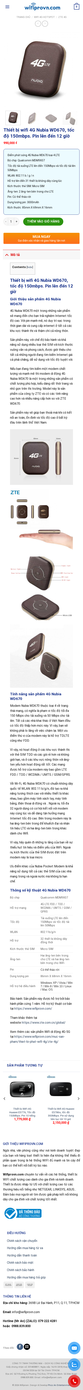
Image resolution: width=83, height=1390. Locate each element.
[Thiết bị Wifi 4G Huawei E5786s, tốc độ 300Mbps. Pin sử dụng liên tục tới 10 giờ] (60, 1089)
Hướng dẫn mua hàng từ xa (25, 1248)
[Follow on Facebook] (20, 1347)
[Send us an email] (27, 1347)
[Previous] (9, 69)
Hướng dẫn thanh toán (22, 1255)
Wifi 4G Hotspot (44, 17)
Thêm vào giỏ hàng (43, 221)
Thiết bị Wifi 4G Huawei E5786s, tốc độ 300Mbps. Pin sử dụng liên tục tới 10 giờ (60, 1114)
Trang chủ (23, 17)
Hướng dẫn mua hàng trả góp (26, 1277)
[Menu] (7, 6)
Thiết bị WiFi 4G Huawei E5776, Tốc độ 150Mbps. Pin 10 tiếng (22, 1112)
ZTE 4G (62, 17)
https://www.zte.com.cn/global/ (44, 1022)
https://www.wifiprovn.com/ (33, 1008)
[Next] (73, 69)
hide (29, 267)
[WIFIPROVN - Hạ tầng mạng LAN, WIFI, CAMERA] (41, 7)
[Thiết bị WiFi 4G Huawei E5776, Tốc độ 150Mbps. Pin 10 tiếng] (22, 1089)
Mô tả (15, 255)
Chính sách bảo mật (20, 1262)
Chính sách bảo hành (20, 1270)
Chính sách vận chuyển (22, 1241)
